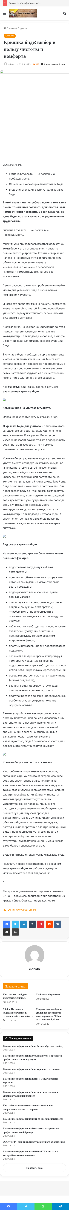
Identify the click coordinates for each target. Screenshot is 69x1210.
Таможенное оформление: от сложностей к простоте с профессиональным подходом (32, 1057)
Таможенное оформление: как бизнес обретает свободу (33, 1046)
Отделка (22, 28)
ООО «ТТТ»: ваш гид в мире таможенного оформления (34, 1142)
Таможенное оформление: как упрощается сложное (31, 1069)
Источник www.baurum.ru (19, 909)
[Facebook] (6, 924)
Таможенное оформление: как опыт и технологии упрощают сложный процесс (30, 1094)
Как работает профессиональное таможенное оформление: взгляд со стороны (28, 1107)
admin (11, 64)
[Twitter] (15, 924)
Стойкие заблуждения (48, 994)
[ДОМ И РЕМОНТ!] (23, 13)
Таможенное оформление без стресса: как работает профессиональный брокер (31, 1130)
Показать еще (34, 1167)
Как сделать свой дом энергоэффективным (15, 996)
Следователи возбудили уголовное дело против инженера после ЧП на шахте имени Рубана (49, 1014)
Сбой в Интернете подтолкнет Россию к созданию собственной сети (18, 1012)
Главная (11, 28)
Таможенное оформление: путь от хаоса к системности (33, 1119)
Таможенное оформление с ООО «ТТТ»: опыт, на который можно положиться (30, 1153)
